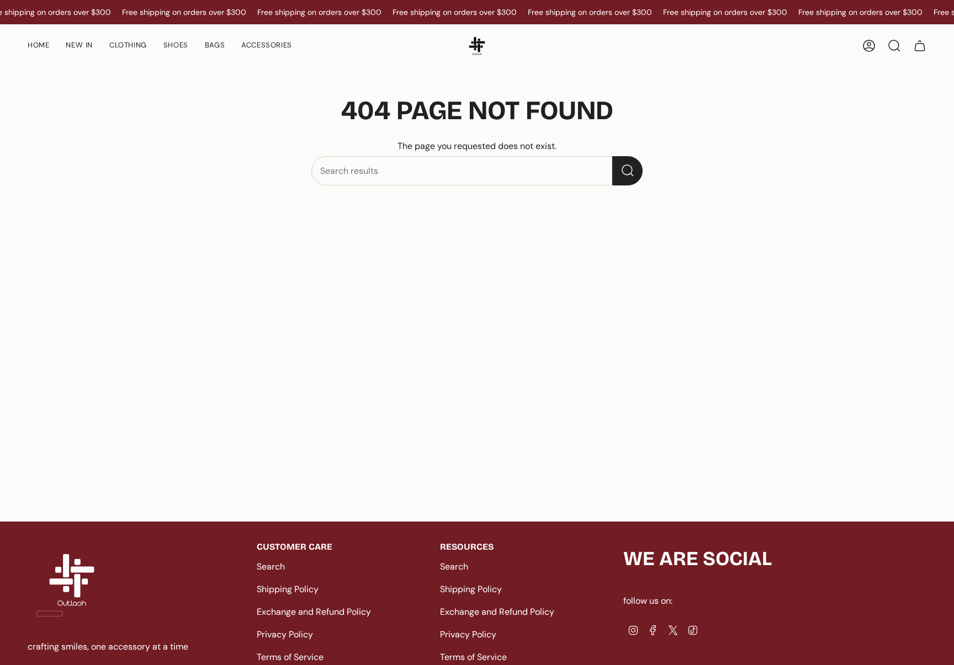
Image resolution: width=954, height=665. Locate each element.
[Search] (627, 170)
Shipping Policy (288, 589)
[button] (176, 46)
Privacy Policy (285, 634)
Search (271, 566)
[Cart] (919, 45)
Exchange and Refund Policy (314, 612)
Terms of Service (290, 657)
